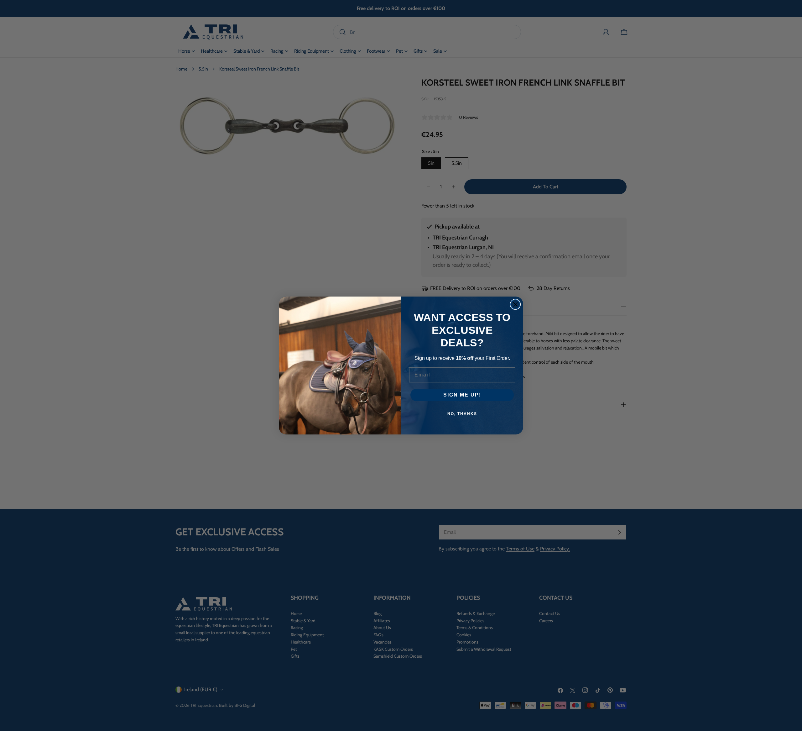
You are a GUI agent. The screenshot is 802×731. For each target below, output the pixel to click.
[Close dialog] (515, 304)
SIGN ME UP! (462, 394)
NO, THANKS (462, 414)
